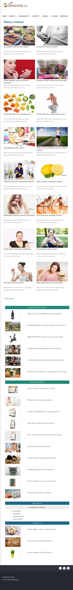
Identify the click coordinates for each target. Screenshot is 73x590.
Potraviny (64, 16)
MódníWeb (16, 514)
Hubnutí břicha (18, 519)
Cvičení (55, 16)
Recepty (37, 523)
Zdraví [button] (46, 16)
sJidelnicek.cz (15, 580)
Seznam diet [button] (24, 16)
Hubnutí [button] (12, 16)
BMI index (37, 503)
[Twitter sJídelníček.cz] (68, 568)
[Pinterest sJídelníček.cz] (65, 568)
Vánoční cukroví (18, 516)
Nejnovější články (37, 307)
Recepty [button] (36, 16)
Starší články (9, 299)
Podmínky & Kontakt (8, 577)
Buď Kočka (16, 511)
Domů (4, 16)
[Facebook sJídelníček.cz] (61, 568)
